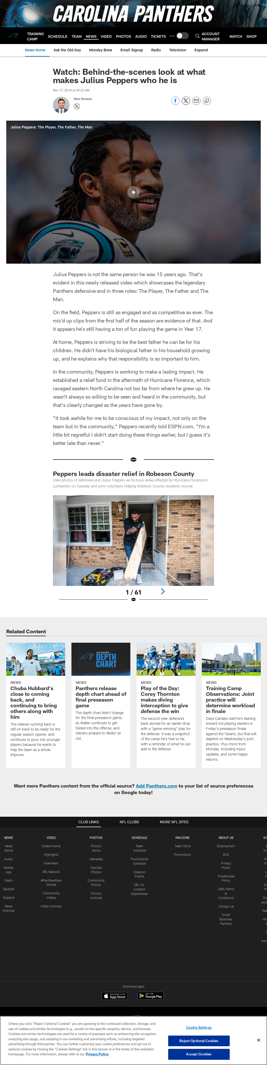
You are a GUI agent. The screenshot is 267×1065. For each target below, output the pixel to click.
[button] (133, 192)
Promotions (182, 854)
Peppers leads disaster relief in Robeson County (123, 473)
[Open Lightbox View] (133, 552)
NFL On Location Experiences (139, 889)
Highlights (51, 854)
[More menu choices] (172, 36)
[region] (133, 1040)
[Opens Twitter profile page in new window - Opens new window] (77, 106)
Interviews (51, 863)
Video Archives (51, 906)
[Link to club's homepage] (13, 35)
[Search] (198, 35)
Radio (9, 880)
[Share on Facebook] (175, 103)
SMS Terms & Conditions (226, 893)
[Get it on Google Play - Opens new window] (150, 998)
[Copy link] (207, 101)
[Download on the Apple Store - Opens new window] (115, 996)
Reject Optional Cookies (198, 1041)
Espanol (8, 897)
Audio (8, 859)
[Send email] (196, 103)
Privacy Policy (97, 1054)
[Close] (258, 1040)
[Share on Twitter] (186, 103)
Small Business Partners (226, 919)
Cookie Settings (199, 1027)
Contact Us (226, 906)
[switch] (182, 35)
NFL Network (51, 872)
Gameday (96, 859)
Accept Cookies (198, 1054)
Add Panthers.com (156, 786)
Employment (226, 846)
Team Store (183, 846)
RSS (226, 854)
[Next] (163, 591)
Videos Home (51, 846)
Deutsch (8, 889)
